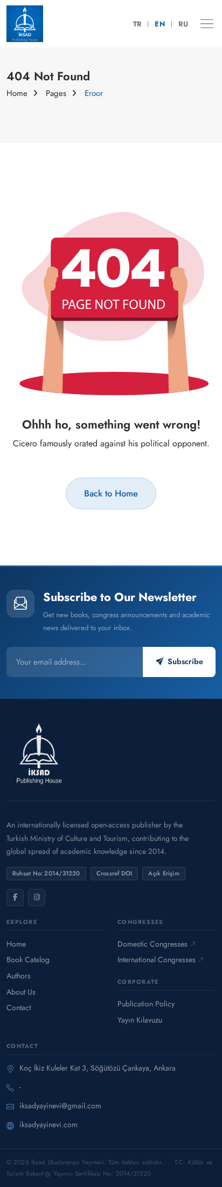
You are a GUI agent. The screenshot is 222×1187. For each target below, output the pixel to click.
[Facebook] (15, 897)
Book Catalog (28, 959)
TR (137, 23)
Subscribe (185, 661)
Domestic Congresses (152, 943)
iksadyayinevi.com (48, 1124)
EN (160, 23)
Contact (18, 1007)
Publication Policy (146, 1003)
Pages (56, 93)
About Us (21, 991)
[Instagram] (36, 897)
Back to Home (111, 493)
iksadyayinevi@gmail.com (60, 1105)
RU (183, 23)
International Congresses (156, 959)
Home (16, 93)
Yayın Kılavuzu (139, 1020)
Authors (18, 975)
